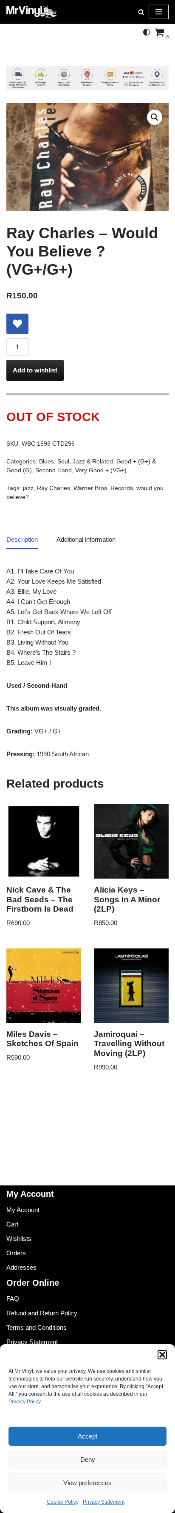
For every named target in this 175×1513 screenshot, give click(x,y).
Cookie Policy (63, 1502)
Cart (12, 1224)
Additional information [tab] (86, 539)
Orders (16, 1253)
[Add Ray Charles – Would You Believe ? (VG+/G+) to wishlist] (17, 324)
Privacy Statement (103, 1502)
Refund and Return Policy (41, 1313)
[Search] (141, 12)
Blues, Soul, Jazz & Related (76, 461)
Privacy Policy (24, 1402)
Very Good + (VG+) (101, 470)
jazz (28, 488)
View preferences (87, 1482)
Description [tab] (22, 539)
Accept (87, 1436)
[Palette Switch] (146, 32)
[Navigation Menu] (159, 12)
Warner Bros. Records (103, 488)
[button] (162, 1354)
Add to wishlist (35, 370)
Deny (87, 1459)
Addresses (21, 1267)
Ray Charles (53, 488)
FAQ (12, 1298)
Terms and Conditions (36, 1327)
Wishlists (18, 1238)
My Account (23, 1209)
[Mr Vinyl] (31, 12)
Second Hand (53, 470)
